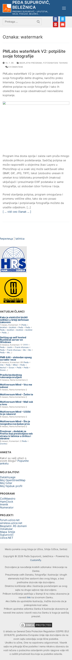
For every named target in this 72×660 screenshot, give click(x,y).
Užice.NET (6, 537)
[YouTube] (55, 24)
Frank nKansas (22, 347)
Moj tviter (6, 483)
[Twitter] (62, 19)
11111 (26, 345)
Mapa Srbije (7, 532)
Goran (11, 367)
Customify (35, 560)
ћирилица (6, 238)
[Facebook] (55, 19)
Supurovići (6, 534)
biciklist (3, 327)
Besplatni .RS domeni (13, 526)
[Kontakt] (62, 24)
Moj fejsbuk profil (11, 486)
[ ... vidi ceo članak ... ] (17, 211)
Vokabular (6, 529)
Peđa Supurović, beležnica (31, 5)
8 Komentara (15, 67)
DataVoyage (7, 477)
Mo (24, 350)
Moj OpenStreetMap (12, 480)
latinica (19, 238)
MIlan (15, 365)
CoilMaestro (7, 498)
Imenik (4, 504)
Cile (2, 365)
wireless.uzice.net (11, 523)
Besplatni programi (30, 63)
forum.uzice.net (10, 520)
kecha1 (3, 367)
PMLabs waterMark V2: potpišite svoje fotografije (34, 54)
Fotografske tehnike (55, 63)
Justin (10, 347)
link (29, 597)
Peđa (24, 325)
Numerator (7, 507)
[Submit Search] (38, 21)
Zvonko (3, 444)
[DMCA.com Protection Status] (36, 627)
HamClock (6, 501)
